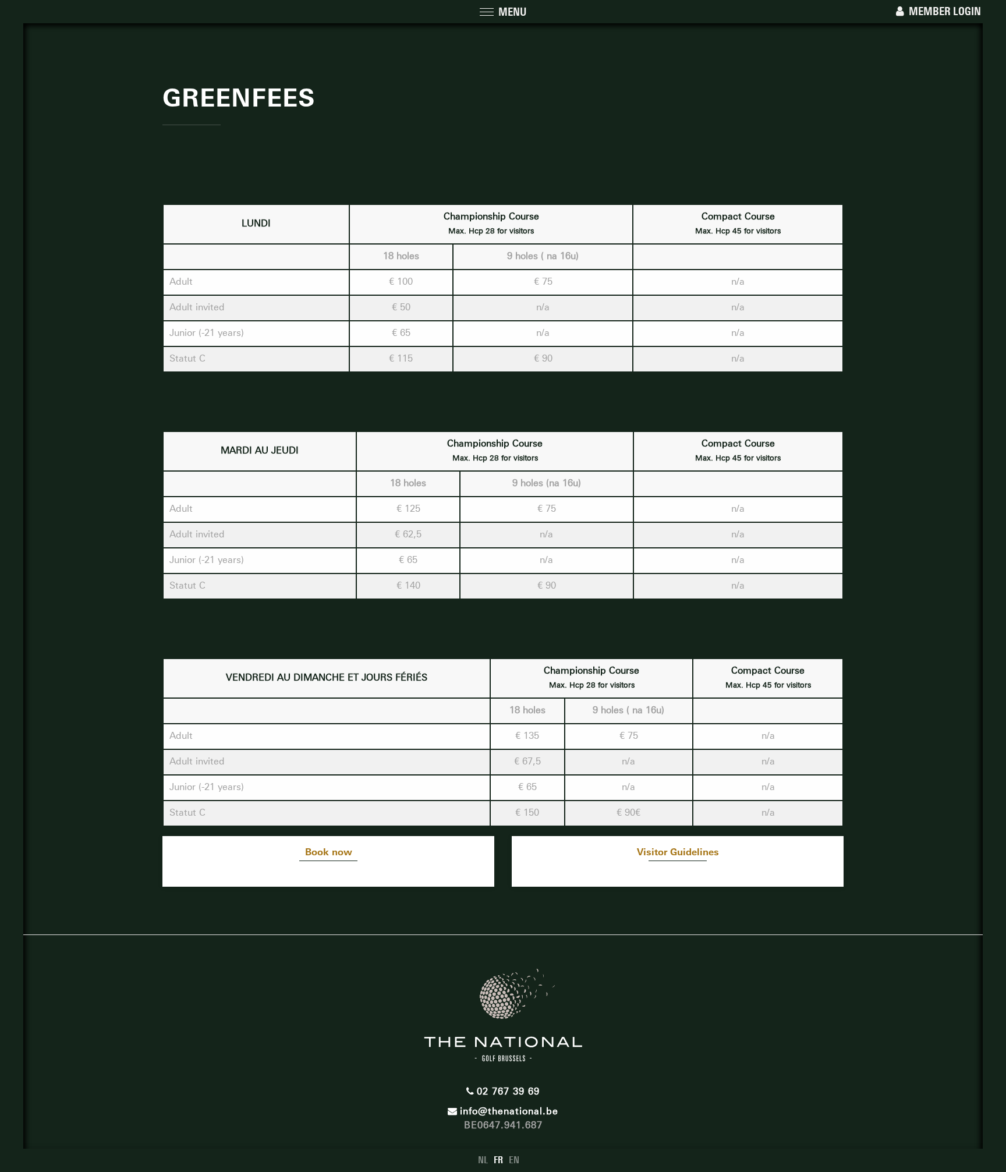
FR (498, 1160)
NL (483, 1160)
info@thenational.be (509, 1111)
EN (514, 1160)
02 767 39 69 (508, 1091)
